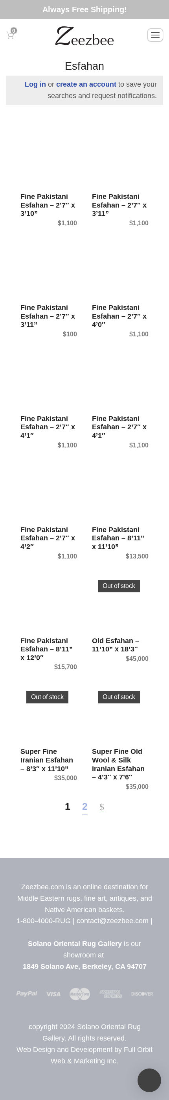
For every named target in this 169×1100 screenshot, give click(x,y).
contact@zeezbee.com (113, 921)
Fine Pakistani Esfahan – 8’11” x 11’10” (118, 538)
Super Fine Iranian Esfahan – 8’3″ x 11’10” (46, 760)
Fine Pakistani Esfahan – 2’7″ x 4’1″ (47, 427)
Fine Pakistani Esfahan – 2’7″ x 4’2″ (47, 538)
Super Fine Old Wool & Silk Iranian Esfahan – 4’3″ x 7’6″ (118, 764)
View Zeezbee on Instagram (94, 932)
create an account (86, 84)
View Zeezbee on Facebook (77, 932)
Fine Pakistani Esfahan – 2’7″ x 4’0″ (119, 316)
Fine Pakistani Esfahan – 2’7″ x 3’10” (47, 205)
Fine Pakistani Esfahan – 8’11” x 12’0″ (46, 649)
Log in (35, 84)
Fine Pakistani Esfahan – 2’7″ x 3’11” (119, 205)
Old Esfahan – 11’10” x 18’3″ (115, 645)
